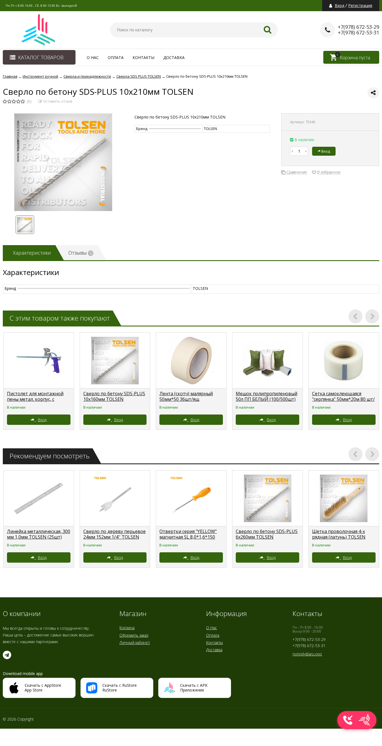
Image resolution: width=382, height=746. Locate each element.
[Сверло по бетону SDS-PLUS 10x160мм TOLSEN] (115, 361)
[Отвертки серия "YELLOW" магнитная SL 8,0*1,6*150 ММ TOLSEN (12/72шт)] (191, 498)
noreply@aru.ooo (307, 654)
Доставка (174, 57)
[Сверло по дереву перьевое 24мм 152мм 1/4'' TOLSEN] (115, 498)
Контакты (143, 57)
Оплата (116, 57)
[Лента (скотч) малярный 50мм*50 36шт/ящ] (191, 361)
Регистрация (360, 5)
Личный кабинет (134, 642)
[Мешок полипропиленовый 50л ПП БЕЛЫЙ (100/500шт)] (267, 361)
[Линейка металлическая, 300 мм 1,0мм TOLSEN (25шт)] (39, 498)
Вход (339, 5)
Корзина (127, 627)
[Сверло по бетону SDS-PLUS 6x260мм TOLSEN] (267, 498)
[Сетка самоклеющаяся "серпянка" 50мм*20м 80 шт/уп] (344, 361)
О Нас (93, 57)
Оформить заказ (133, 635)
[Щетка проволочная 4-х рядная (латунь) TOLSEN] (344, 498)
